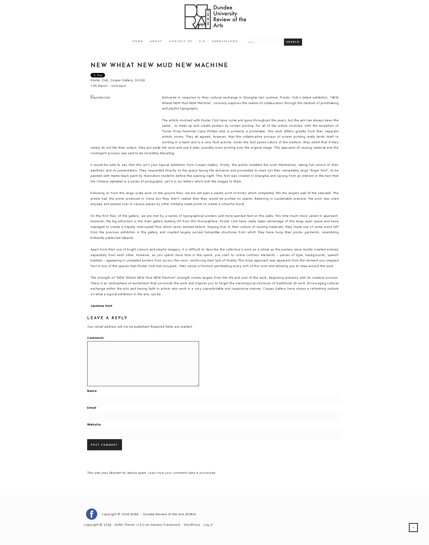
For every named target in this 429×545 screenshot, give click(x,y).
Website (94, 424)
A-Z (202, 41)
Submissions (225, 41)
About (156, 41)
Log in (208, 524)
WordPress (192, 524)
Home (137, 41)
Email (93, 407)
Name (93, 391)
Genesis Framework (165, 524)
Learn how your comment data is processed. (182, 472)
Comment (96, 338)
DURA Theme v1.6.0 (130, 524)
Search (293, 42)
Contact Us (180, 41)
